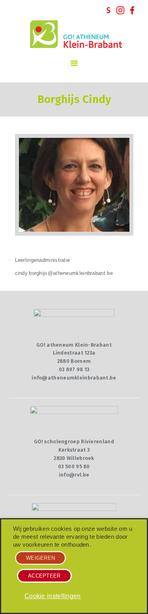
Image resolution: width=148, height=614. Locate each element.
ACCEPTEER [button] (44, 576)
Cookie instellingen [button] (52, 596)
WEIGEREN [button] (40, 558)
